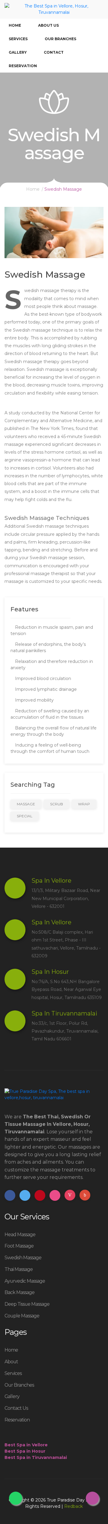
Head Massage (19, 1234)
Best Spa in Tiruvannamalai (35, 1457)
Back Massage (19, 1292)
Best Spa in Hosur (24, 1451)
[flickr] (55, 1195)
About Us (48, 25)
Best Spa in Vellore (26, 1445)
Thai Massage (18, 1269)
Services (18, 39)
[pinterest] (39, 1195)
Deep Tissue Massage (27, 1304)
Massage (26, 804)
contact (54, 52)
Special (24, 816)
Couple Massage (21, 1316)
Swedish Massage (22, 1257)
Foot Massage (19, 1246)
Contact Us (16, 1408)
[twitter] (25, 1195)
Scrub (56, 804)
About (11, 1361)
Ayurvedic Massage (24, 1281)
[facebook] (9, 1195)
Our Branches (60, 39)
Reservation (23, 66)
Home (15, 25)
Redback (73, 1506)
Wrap (84, 804)
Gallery (18, 52)
